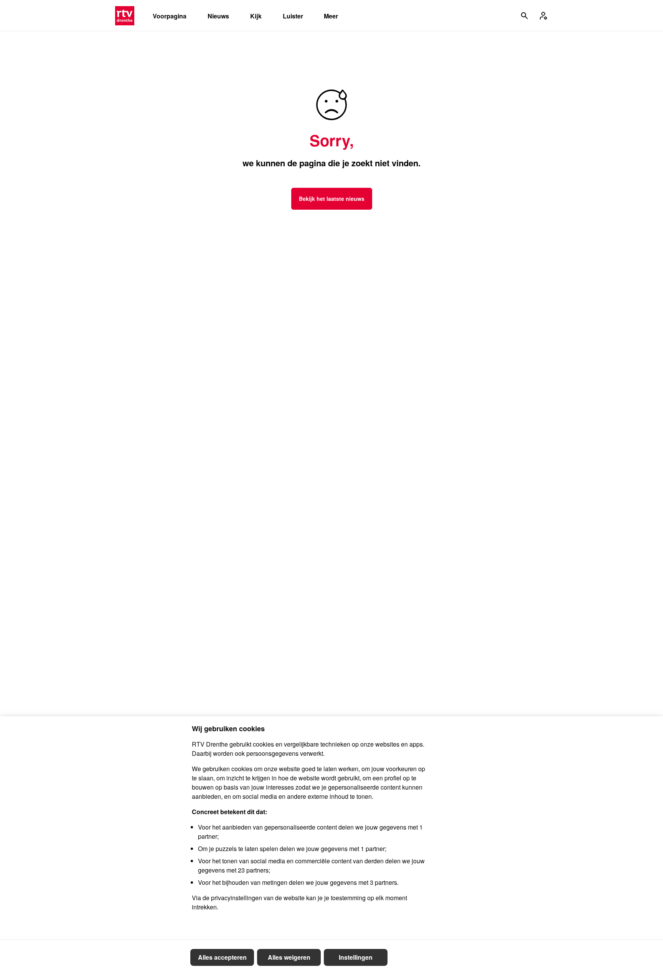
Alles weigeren (289, 957)
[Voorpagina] (124, 16)
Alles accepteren (222, 957)
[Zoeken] (524, 16)
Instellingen (356, 957)
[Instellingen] (543, 16)
